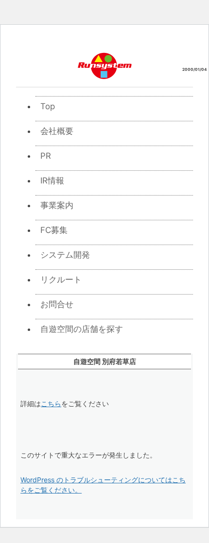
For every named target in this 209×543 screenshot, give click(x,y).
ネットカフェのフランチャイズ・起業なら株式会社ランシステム (104, 65)
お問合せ (56, 304)
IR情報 (52, 180)
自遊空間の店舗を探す (81, 329)
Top (47, 106)
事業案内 (56, 205)
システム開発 (65, 255)
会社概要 (56, 131)
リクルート (61, 279)
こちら (51, 403)
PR (45, 156)
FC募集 (54, 230)
